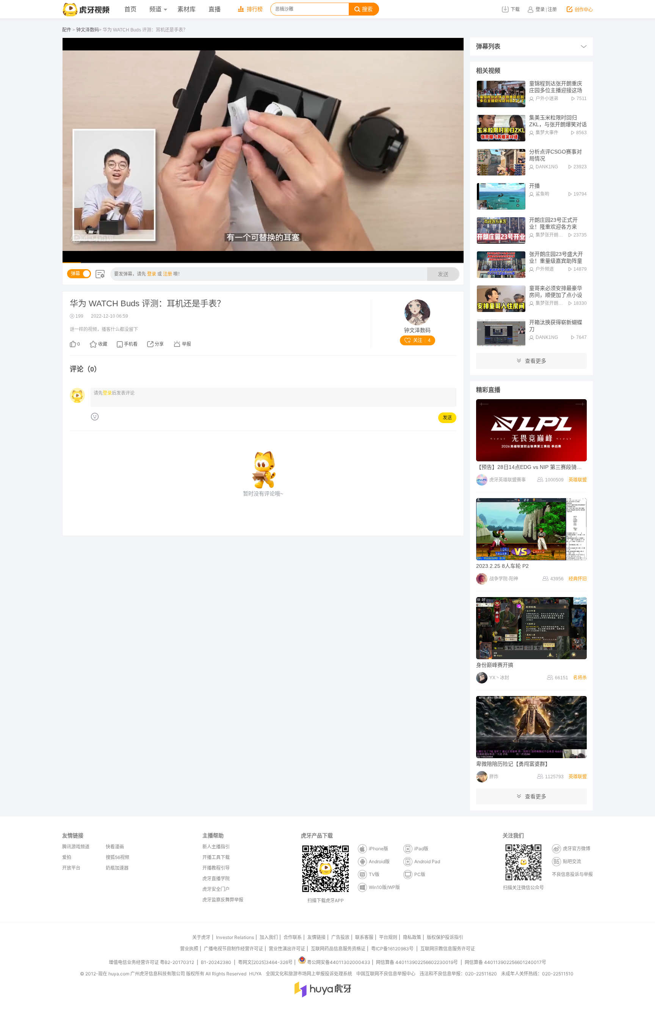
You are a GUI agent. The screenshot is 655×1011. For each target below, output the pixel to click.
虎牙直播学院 (216, 878)
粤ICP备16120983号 (392, 948)
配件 (66, 30)
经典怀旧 (578, 579)
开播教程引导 (216, 868)
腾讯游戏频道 (75, 847)
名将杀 (580, 677)
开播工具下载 (216, 857)
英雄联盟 (578, 480)
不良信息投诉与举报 (572, 874)
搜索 (367, 9)
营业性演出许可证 (287, 948)
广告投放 (340, 937)
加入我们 (269, 937)
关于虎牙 (201, 937)
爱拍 (66, 857)
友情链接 (316, 937)
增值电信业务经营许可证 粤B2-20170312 (152, 962)
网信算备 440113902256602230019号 (417, 962)
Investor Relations (235, 937)
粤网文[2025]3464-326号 (265, 962)
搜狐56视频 (117, 857)
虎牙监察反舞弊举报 (222, 900)
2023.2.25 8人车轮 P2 (502, 566)
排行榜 (255, 9)
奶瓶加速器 (117, 868)
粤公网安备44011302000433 (338, 962)
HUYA (255, 974)
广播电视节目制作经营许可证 (233, 948)
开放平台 (71, 868)
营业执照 (189, 948)
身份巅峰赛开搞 (494, 665)
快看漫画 (115, 847)
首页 (130, 9)
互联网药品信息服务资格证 (338, 948)
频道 (155, 9)
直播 (214, 9)
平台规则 (388, 937)
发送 (443, 274)
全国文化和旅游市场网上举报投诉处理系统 (309, 974)
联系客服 (364, 937)
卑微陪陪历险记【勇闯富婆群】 (513, 764)
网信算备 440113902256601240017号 (505, 962)
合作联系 (293, 937)
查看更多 (535, 361)
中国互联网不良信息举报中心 (385, 974)
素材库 (186, 9)
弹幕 (75, 273)
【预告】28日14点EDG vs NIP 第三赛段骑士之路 (534, 467)
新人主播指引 (216, 847)
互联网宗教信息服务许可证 (447, 948)
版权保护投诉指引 (445, 937)
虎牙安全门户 (216, 889)
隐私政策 (412, 937)
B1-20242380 (216, 962)
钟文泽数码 (87, 30)
